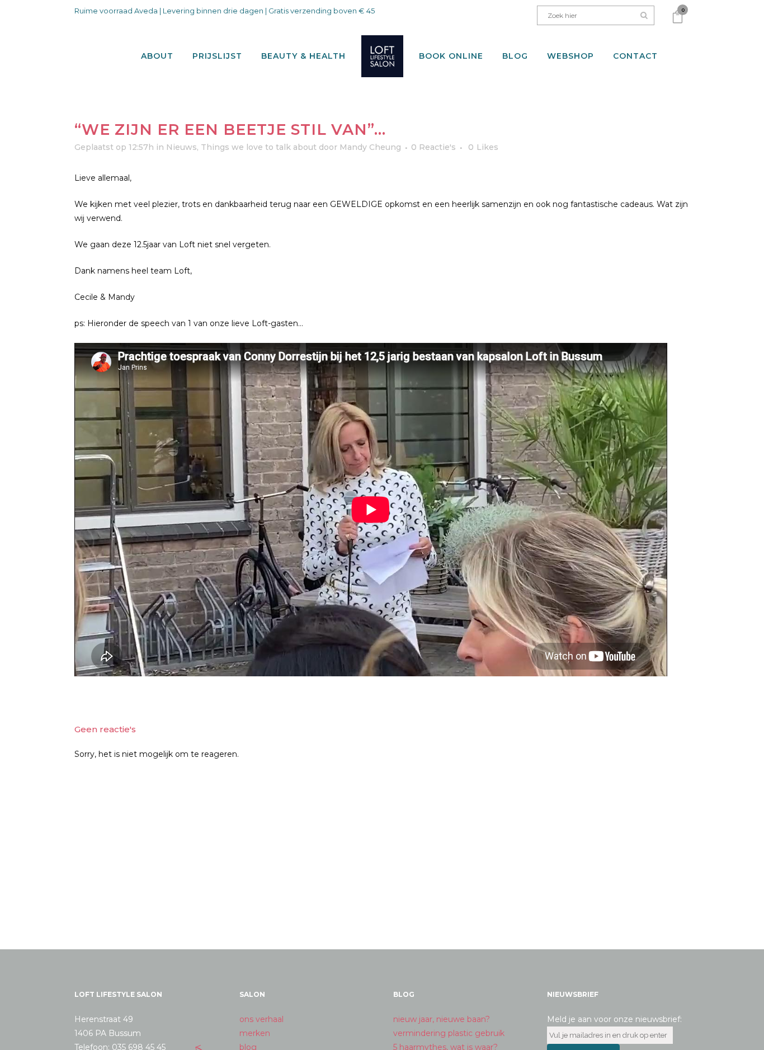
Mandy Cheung (370, 147)
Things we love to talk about (259, 147)
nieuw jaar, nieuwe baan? (441, 1019)
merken (254, 1033)
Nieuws (181, 147)
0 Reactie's (433, 147)
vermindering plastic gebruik (448, 1033)
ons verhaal (261, 1019)
